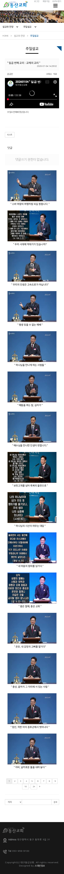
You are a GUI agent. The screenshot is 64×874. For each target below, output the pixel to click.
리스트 (9, 135)
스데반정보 (40, 865)
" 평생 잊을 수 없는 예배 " (30, 324)
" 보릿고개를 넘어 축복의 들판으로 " (30, 485)
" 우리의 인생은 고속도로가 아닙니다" (30, 284)
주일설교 (27, 27)
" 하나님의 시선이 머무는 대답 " (30, 526)
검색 (55, 802)
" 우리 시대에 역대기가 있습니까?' (30, 244)
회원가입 (46, 1)
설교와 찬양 (7, 27)
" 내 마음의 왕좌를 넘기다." (30, 566)
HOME (5, 36)
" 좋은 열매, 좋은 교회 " (30, 606)
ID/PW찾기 (57, 1)
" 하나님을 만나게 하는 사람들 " (30, 365)
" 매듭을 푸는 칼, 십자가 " (30, 405)
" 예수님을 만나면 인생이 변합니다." (30, 445)
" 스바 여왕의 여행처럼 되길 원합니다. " (30, 204)
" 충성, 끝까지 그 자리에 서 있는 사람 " (30, 686)
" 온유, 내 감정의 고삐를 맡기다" (30, 646)
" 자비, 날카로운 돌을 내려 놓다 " (30, 767)
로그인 (36, 1)
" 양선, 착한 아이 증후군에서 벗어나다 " (30, 727)
